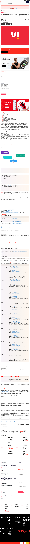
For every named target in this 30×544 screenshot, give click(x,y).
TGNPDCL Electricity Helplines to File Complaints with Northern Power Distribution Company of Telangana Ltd (11, 446)
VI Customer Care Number (6, 115)
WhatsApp (10, 531)
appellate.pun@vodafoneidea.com (15, 332)
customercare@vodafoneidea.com (7, 212)
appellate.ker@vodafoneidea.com (15, 306)
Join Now (13, 8)
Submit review (3, 94)
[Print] (11, 24)
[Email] (9, 24)
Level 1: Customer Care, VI (5, 114)
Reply (1, 467)
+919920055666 (14, 218)
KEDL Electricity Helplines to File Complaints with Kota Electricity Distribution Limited (26, 452)
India (1, 12)
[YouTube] (8, 533)
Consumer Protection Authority (11, 185)
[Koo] (6, 24)
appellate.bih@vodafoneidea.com (15, 275)
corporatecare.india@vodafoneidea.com (17, 221)
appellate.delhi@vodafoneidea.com (15, 280)
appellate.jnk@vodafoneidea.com (15, 297)
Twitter (9, 532)
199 (9, 209)
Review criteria (2, 83)
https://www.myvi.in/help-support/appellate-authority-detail (15, 252)
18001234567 (12, 209)
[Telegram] (8, 24)
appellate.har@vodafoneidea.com (15, 289)
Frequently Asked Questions (6, 121)
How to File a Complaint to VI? (6, 113)
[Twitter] (3, 24)
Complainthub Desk (3, 19)
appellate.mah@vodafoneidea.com (15, 318)
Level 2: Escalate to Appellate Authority (7, 118)
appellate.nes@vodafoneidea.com (15, 349)
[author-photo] (8, 441)
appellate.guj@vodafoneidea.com (15, 284)
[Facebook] (4, 24)
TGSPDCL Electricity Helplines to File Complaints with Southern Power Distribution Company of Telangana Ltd (11, 453)
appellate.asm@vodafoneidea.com (15, 271)
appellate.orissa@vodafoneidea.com (15, 327)
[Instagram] (8, 534)
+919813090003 (14, 288)
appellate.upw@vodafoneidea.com (15, 358)
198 (8, 209)
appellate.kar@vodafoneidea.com (15, 301)
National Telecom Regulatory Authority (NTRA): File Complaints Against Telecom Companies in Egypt (7, 506)
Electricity (2, 447)
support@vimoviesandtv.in (15, 212)
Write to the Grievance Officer (7, 120)
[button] (27, 2)
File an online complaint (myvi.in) (5, 227)
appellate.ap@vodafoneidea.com (15, 267)
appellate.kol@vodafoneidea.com (15, 310)
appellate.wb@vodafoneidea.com (15, 345)
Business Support (5, 116)
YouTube (10, 533)
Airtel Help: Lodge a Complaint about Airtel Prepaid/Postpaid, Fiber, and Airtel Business (17, 505)
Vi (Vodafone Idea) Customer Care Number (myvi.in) (8, 421)
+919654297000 (7, 211)
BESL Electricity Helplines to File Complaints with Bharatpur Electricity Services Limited (25, 445)
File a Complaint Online (6, 117)
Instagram (10, 534)
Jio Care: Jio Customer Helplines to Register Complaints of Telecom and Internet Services (27, 506)
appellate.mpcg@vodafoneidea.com (15, 314)
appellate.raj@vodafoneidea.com (15, 336)
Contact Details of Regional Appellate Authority (9, 119)
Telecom (4, 10)
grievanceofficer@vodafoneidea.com (10, 417)
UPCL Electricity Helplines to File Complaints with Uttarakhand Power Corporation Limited (25, 438)
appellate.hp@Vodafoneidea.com (15, 293)
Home (1, 10)
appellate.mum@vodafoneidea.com (15, 322)
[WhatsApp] (1, 24)
